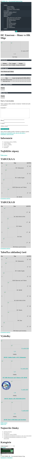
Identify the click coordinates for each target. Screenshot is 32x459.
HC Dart (9, 21)
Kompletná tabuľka (5, 198)
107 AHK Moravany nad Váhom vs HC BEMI (15, 377)
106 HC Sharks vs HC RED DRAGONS (14, 398)
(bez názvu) (6, 433)
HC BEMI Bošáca (11, 20)
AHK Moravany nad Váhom (14, 17)
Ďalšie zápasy (4, 155)
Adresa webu (4, 126)
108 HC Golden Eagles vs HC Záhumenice (15, 357)
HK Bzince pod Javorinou (13, 19)
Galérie (5, 28)
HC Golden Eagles (11, 23)
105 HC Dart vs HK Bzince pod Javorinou (15, 419)
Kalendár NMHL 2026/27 (10, 12)
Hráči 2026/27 (7, 15)
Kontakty (6, 147)
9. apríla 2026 (24, 389)
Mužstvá (6, 16)
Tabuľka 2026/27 (8, 13)
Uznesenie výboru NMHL (13, 9)
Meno (2, 120)
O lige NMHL (10, 6)
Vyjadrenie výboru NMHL (10, 434)
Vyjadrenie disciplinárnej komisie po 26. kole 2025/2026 (17, 435)
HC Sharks (9, 26)
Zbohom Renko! (8, 431)
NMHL (5, 5)
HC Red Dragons (11, 24)
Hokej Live (3, 424)
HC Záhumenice (11, 27)
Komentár (3, 107)
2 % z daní (6, 10)
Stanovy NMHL (11, 8)
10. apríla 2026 (25, 348)
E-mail (2, 123)
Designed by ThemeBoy (7, 457)
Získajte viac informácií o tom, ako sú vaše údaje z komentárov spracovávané (13, 133)
